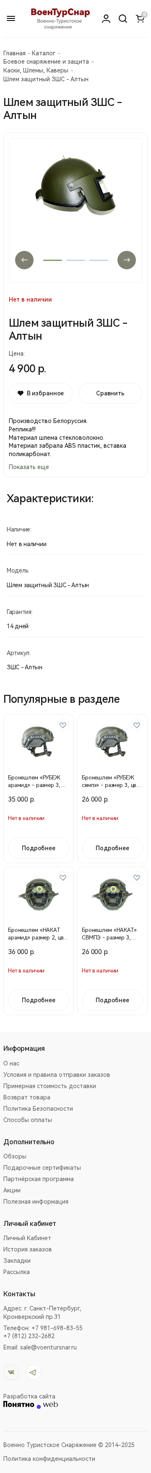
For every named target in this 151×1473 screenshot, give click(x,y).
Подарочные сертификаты (42, 1167)
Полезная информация (35, 1201)
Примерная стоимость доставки (49, 1086)
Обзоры (14, 1156)
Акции (12, 1190)
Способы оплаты (27, 1120)
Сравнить (110, 393)
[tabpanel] (75, 210)
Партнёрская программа (38, 1179)
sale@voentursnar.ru (48, 1347)
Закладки (17, 1260)
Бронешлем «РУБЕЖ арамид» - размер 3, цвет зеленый (34, 785)
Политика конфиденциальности (49, 1458)
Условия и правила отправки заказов (56, 1074)
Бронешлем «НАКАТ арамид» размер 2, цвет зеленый (38, 937)
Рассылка (16, 1272)
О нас (11, 1063)
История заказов (27, 1249)
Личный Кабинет (27, 1238)
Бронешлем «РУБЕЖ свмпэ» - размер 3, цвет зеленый (111, 785)
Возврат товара (26, 1097)
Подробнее (38, 848)
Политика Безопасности (38, 1108)
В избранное (45, 393)
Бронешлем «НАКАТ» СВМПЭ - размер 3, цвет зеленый (109, 937)
